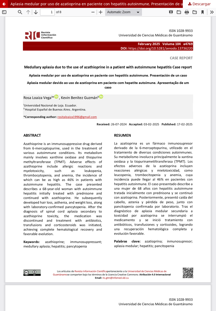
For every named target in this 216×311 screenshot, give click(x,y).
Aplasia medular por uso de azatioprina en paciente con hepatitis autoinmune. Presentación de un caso (102, 3)
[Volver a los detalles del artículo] (4, 4)
